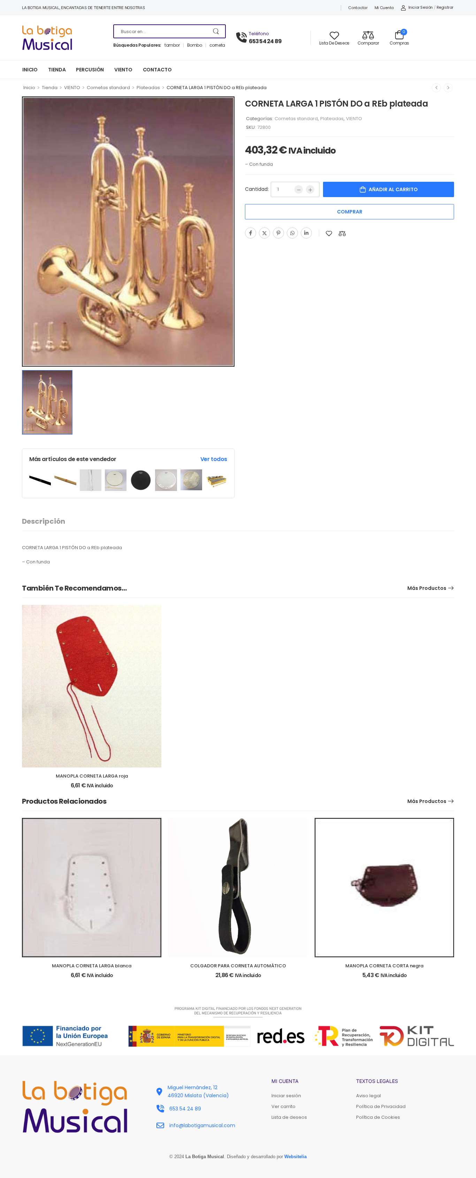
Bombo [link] (194, 45)
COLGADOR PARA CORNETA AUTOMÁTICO (238, 965)
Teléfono (259, 33)
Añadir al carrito (393, 189)
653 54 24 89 (265, 41)
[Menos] (298, 189)
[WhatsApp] (292, 233)
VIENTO (123, 69)
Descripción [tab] (43, 521)
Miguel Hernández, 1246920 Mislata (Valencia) (198, 1091)
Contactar (357, 8)
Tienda (49, 87)
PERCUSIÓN (90, 69)
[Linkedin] (306, 233)
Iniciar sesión (286, 1095)
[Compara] (342, 233)
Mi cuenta (384, 8)
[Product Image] (128, 231)
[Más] (310, 189)
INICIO (30, 69)
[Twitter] (264, 233)
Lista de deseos (289, 1117)
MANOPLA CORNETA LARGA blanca (91, 965)
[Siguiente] (448, 87)
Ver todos (213, 459)
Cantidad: (257, 189)
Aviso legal (368, 1095)
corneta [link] (217, 45)
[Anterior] (436, 87)
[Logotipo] (62, 37)
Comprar (349, 211)
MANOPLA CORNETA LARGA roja (92, 776)
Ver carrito (283, 1106)
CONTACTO (157, 69)
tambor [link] (172, 45)
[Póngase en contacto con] (242, 37)
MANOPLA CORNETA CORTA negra (384, 965)
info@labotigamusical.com (202, 1125)
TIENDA (57, 69)
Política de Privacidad (381, 1106)
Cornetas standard (108, 87)
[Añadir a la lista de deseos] (329, 233)
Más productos (426, 588)
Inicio (29, 87)
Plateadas (148, 87)
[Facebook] (250, 233)
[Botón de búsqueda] (216, 31)
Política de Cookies (378, 1117)
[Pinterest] (278, 233)
